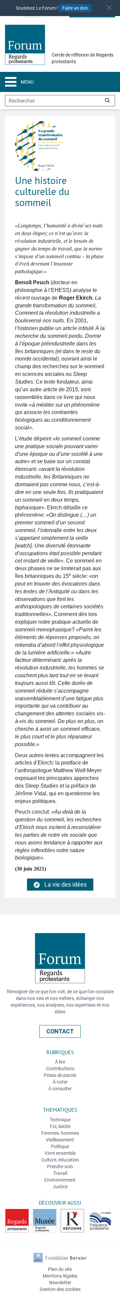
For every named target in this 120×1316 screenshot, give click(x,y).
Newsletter (60, 1282)
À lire (60, 1062)
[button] (109, 7)
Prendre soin (60, 1166)
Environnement (60, 1180)
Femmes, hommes (60, 1133)
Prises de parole (60, 1075)
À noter (60, 1082)
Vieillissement (60, 1139)
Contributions (60, 1068)
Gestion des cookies (60, 1289)
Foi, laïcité (60, 1126)
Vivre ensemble (60, 1153)
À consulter (60, 1088)
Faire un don (75, 8)
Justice (60, 1186)
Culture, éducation (60, 1159)
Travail (60, 1173)
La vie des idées (65, 884)
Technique (60, 1119)
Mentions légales (60, 1276)
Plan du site (60, 1269)
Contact (60, 1031)
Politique (60, 1146)
